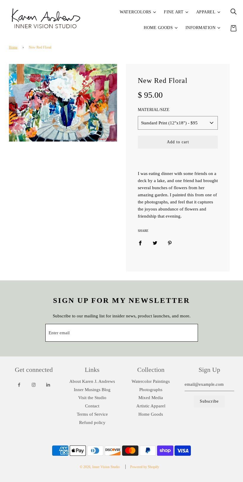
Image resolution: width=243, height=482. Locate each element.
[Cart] (233, 28)
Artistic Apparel (150, 406)
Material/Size (154, 109)
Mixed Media (150, 397)
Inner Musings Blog (92, 389)
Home (13, 47)
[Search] (233, 11)
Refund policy (92, 422)
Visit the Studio (92, 397)
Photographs (150, 389)
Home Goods (150, 414)
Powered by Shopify (144, 467)
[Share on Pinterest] (170, 243)
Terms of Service (92, 414)
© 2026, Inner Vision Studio (100, 467)
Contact (92, 406)
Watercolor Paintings (151, 381)
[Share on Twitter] (155, 243)
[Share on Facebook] (140, 243)
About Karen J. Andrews (92, 381)
